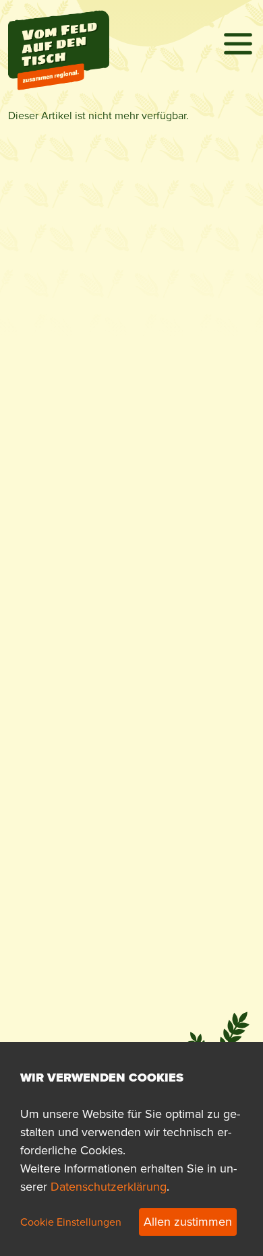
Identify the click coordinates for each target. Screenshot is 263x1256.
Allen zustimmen (188, 1221)
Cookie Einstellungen (70, 1222)
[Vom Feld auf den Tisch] (58, 25)
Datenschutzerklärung (109, 1186)
